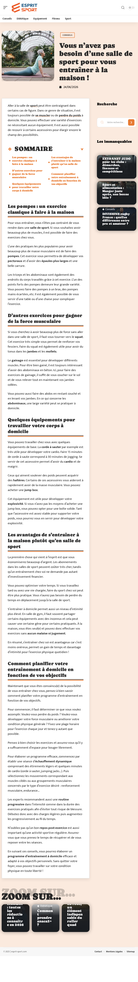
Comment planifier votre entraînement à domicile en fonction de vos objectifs (66, 178)
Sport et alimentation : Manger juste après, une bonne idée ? (115, 191)
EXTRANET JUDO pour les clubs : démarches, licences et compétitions (116, 165)
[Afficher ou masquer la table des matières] (68, 149)
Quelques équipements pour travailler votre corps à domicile (26, 187)
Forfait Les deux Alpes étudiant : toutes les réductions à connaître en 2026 (15, 909)
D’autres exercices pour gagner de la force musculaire (27, 174)
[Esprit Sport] (24, 7)
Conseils (67, 35)
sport (34, 105)
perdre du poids (70, 115)
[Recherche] (122, 7)
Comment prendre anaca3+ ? (45, 918)
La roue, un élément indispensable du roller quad (75, 914)
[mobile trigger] (6, 7)
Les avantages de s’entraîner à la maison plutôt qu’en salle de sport (66, 162)
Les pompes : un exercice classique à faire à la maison (24, 160)
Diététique (46, 906)
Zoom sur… (31, 896)
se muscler (42, 115)
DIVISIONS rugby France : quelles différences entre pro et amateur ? (116, 218)
